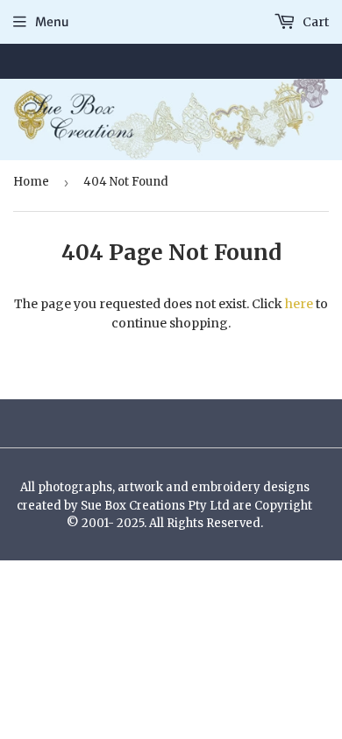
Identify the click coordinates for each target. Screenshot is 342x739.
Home (31, 181)
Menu (52, 22)
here (299, 304)
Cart (314, 22)
